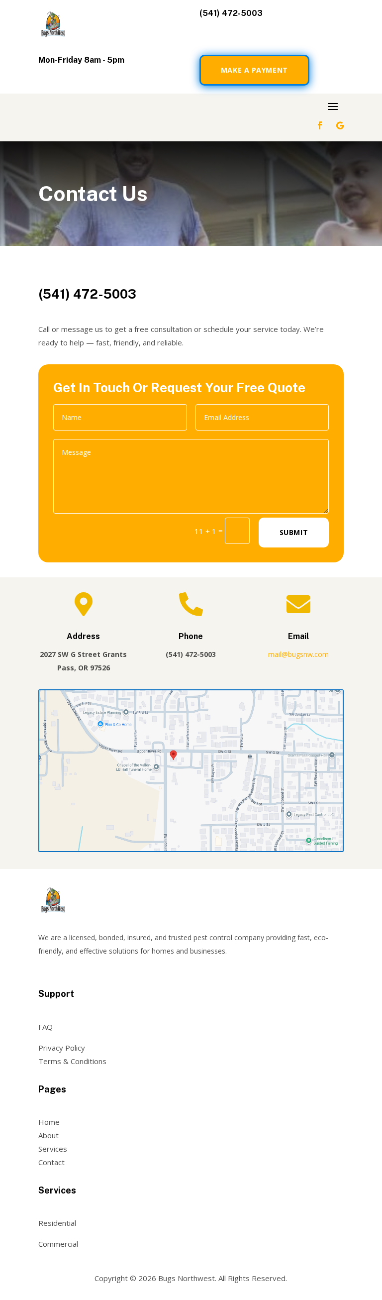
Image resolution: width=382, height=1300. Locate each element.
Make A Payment (254, 70)
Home (49, 1122)
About (48, 1135)
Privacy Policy (61, 1048)
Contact (51, 1162)
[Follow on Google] (340, 125)
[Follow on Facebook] (320, 125)
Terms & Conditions (72, 1061)
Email (298, 636)
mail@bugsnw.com (298, 654)
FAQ (45, 1027)
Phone (191, 636)
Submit (294, 532)
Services (52, 1149)
